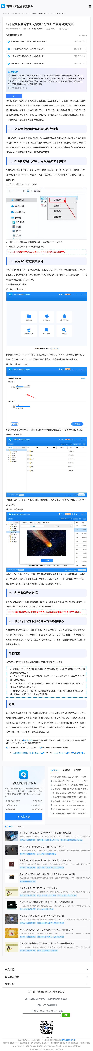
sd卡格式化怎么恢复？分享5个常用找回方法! (70, 753)
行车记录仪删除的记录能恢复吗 (47, 951)
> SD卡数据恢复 (36, 805)
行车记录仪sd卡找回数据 (45, 909)
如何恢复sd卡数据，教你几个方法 (48, 840)
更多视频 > (83, 35)
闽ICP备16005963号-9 (67, 1040)
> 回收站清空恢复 (11, 805)
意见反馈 (47, 1049)
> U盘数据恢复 (37, 809)
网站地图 (54, 1049)
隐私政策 (40, 1049)
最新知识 (66, 770)
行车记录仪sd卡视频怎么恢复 (67, 895)
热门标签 (77, 770)
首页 (12, 13)
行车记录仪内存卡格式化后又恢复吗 (22, 747)
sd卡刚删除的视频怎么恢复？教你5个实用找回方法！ (33, 753)
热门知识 (55, 770)
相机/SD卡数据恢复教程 (27, 840)
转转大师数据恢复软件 (35, 29)
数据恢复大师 (28, 740)
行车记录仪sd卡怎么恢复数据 (46, 895)
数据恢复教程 (20, 13)
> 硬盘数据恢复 (37, 801)
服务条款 (33, 1049)
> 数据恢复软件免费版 (12, 801)
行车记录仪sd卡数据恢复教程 (46, 854)
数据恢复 (32, 261)
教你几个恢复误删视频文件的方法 (71, 840)
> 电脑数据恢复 (10, 809)
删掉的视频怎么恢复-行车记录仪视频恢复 (50, 868)
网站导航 (60, 1049)
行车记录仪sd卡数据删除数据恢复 (55, 747)
